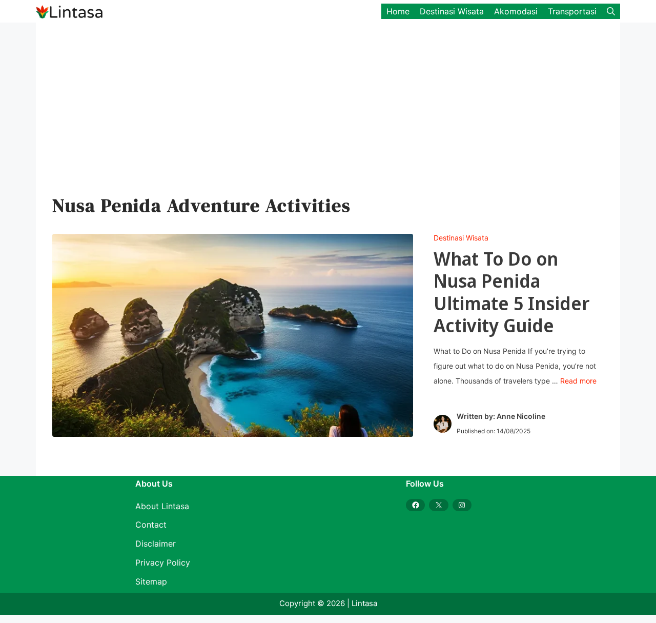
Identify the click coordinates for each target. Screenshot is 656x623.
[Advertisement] (323, 116)
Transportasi (572, 11)
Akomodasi (516, 11)
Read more (578, 380)
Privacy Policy (162, 562)
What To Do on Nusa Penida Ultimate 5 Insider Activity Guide (512, 292)
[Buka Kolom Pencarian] (611, 11)
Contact (151, 524)
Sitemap (151, 581)
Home (397, 11)
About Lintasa (162, 506)
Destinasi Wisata (452, 11)
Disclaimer (155, 543)
